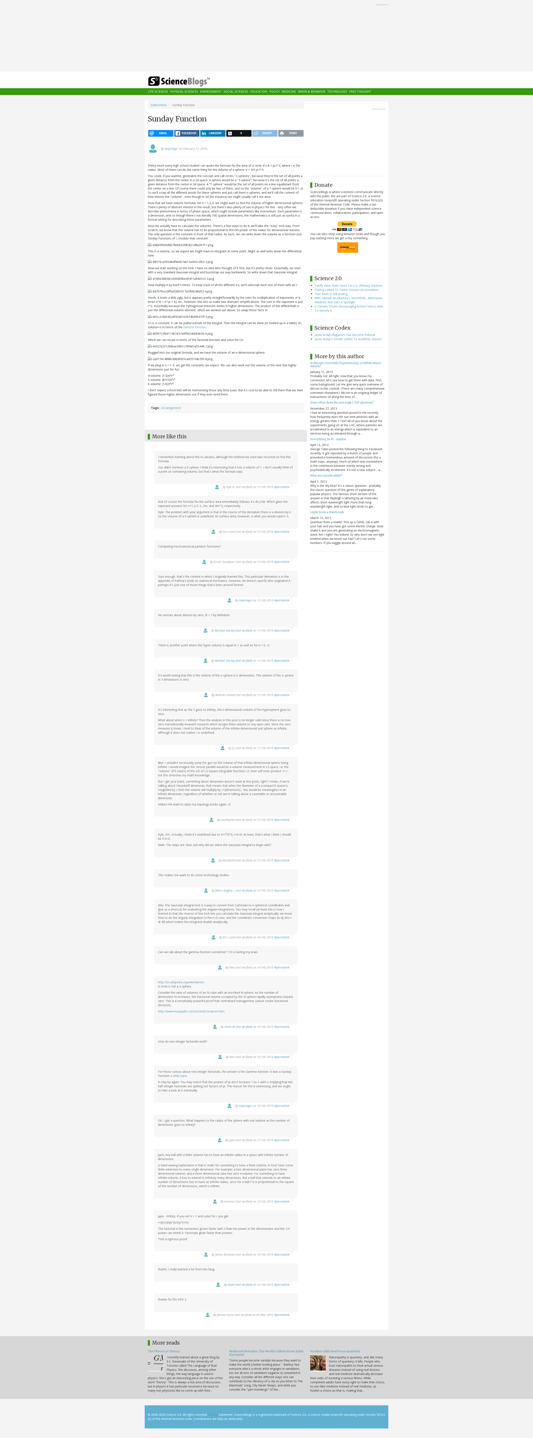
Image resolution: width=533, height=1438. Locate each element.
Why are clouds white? (326, 475)
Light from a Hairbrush (327, 512)
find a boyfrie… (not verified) (233, 890)
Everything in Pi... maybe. (328, 439)
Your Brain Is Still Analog (331, 294)
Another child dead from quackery (335, 1351)
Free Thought (360, 91)
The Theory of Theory (164, 1351)
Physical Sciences (184, 91)
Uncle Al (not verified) (238, 1027)
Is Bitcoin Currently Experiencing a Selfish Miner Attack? (345, 364)
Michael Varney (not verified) (233, 630)
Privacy (213, 1415)
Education (258, 91)
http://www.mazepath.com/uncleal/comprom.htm (191, 1011)
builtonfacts (159, 105)
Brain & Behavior (311, 91)
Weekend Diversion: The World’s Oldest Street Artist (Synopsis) (266, 1352)
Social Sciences (236, 91)
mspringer (171, 149)
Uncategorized (171, 408)
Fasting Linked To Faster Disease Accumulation (347, 290)
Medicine (289, 91)
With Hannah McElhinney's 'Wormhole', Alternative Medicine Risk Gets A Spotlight (348, 300)
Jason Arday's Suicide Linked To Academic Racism (348, 339)
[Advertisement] (266, 36)
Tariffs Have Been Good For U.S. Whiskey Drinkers (348, 285)
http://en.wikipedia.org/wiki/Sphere (181, 982)
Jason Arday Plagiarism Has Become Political (345, 335)
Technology (337, 91)
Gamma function (194, 327)
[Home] (187, 81)
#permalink (281, 487)
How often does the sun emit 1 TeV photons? (342, 402)
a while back (179, 1076)
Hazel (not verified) (240, 1285)
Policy (274, 91)
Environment (211, 91)
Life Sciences (158, 91)
